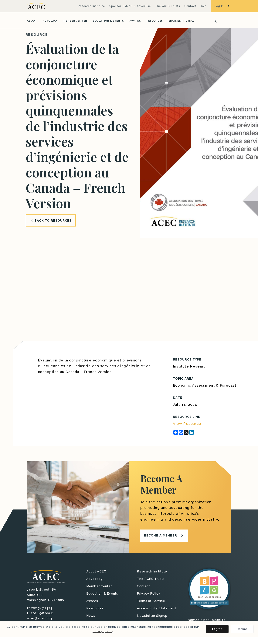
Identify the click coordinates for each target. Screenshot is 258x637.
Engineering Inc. (181, 20)
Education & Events (108, 20)
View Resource (187, 424)
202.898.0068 (42, 613)
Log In (219, 6)
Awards (135, 20)
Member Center (75, 20)
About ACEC (96, 571)
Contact (190, 6)
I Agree (217, 629)
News (90, 616)
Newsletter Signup (152, 616)
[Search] (214, 20)
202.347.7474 (41, 608)
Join (203, 6)
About (32, 20)
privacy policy (102, 631)
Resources (155, 20)
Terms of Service (151, 601)
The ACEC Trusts (167, 6)
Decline (242, 629)
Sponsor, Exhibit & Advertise (130, 6)
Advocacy (50, 20)
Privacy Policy (148, 593)
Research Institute (91, 6)
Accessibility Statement (156, 608)
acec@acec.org (39, 618)
